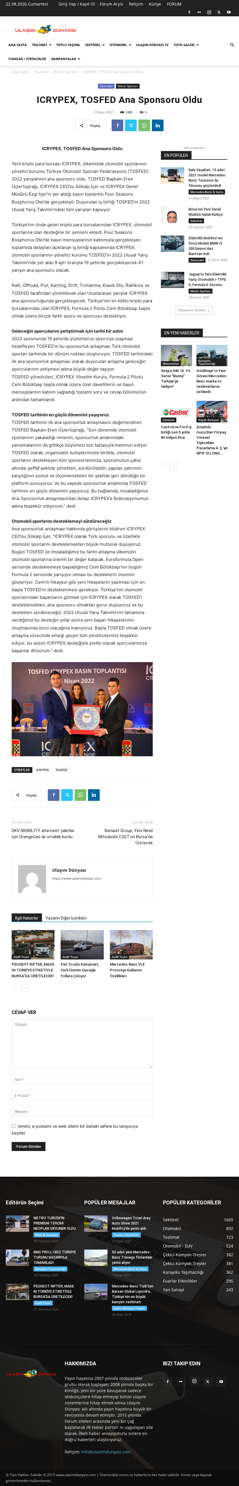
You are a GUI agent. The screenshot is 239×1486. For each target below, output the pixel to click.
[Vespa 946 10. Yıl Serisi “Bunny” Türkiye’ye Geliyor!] (176, 355)
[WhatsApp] (144, 125)
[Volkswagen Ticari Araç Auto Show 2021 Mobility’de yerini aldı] (96, 1223)
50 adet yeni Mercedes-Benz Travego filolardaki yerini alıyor (132, 1257)
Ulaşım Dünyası (69, 870)
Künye (155, 4)
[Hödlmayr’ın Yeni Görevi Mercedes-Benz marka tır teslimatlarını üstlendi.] (212, 355)
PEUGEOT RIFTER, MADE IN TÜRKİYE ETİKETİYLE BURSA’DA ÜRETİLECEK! (33, 970)
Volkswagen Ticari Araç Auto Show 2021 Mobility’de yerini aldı (131, 1223)
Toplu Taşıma (68, 45)
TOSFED (61, 770)
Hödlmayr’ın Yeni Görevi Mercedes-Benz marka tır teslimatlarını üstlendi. (211, 381)
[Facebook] (189, 12)
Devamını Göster (192, 310)
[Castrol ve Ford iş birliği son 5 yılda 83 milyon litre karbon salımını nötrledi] (176, 411)
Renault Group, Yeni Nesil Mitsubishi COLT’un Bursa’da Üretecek (125, 836)
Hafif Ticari (21, 957)
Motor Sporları (66, 71)
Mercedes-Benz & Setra (206, 192)
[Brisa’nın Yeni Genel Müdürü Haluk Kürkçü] (172, 215)
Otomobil (118, 45)
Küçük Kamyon (208, 420)
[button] (232, 45)
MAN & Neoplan (46, 1235)
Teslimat (39, 45)
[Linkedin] (158, 125)
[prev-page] (15, 987)
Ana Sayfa (17, 45)
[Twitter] (219, 12)
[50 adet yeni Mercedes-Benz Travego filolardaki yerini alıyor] (96, 1258)
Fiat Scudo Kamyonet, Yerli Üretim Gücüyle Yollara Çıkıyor (80, 970)
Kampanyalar (63, 59)
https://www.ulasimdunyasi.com (76, 878)
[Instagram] (209, 12)
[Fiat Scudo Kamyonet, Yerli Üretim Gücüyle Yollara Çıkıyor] (82, 944)
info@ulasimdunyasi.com (106, 1452)
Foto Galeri (184, 45)
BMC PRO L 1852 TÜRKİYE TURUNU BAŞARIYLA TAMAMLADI (55, 1257)
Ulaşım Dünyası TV (152, 45)
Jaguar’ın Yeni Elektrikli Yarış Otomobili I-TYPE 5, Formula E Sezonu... (207, 279)
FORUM (174, 4)
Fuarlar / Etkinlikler (27, 59)
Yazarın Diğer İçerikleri (66, 918)
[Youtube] (228, 12)
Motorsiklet (171, 364)
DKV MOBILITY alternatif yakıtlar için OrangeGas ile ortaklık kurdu (43, 833)
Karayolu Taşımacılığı (206, 362)
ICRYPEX (42, 770)
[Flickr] (199, 12)
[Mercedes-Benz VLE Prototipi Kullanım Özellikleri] (131, 944)
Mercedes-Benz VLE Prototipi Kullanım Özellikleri (127, 970)
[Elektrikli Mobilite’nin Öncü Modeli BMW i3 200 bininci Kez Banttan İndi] (172, 244)
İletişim (136, 4)
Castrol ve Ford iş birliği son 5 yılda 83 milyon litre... (176, 432)
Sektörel (93, 45)
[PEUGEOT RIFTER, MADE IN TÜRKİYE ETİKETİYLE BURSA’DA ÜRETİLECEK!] (33, 944)
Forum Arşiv (111, 4)
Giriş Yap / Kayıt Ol (77, 4)
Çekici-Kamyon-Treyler (129, 1308)
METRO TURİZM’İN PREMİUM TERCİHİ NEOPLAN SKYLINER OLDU (55, 1223)
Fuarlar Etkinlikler (126, 1235)
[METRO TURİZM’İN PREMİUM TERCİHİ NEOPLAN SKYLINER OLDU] (17, 1223)
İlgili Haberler (26, 918)
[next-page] (24, 987)
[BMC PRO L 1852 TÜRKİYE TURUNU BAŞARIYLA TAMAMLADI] (17, 1258)
